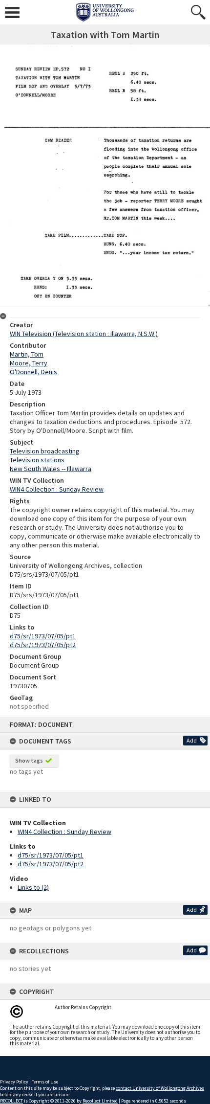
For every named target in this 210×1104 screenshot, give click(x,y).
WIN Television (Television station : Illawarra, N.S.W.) (84, 333)
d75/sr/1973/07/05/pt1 (51, 855)
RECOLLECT (11, 1101)
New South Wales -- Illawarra (50, 468)
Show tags (29, 760)
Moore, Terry (28, 363)
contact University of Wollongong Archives (160, 1088)
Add (192, 740)
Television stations (37, 459)
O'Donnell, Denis (33, 371)
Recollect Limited (100, 1101)
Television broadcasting (45, 451)
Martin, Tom (26, 354)
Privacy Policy (14, 1082)
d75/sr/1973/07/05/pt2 (51, 863)
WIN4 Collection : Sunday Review (64, 831)
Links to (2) (33, 887)
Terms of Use (45, 1082)
